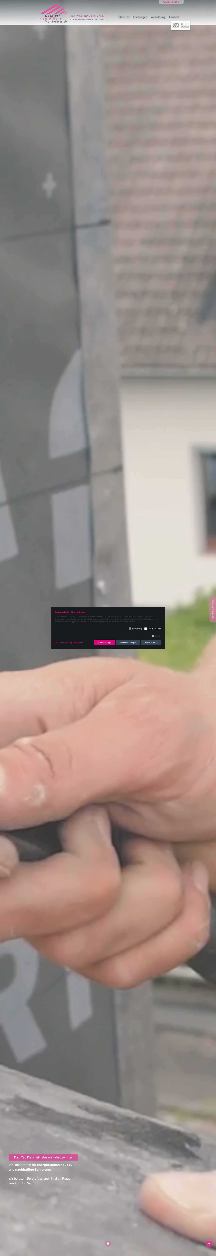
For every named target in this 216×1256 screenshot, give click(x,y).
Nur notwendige (104, 643)
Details (157, 636)
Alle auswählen (151, 643)
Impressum (78, 643)
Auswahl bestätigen (128, 643)
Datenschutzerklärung (63, 643)
